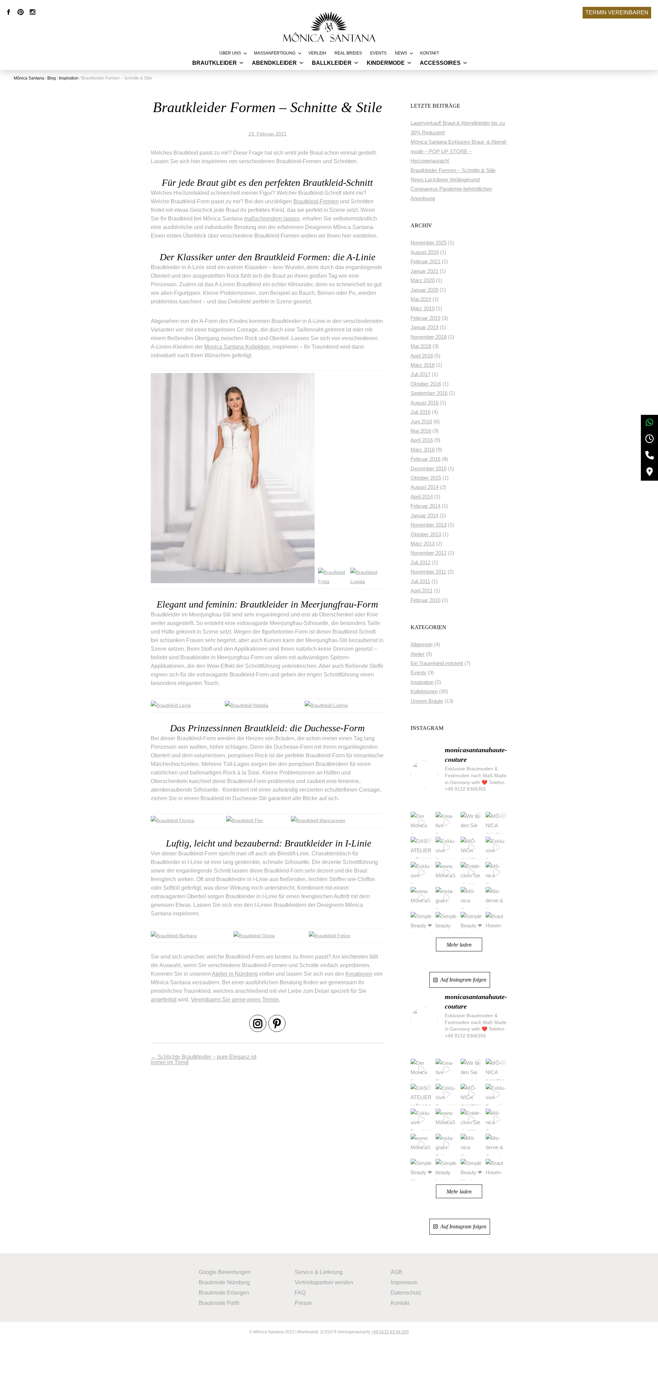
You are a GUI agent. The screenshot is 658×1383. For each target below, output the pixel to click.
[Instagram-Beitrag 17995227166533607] (446, 898)
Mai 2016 (421, 431)
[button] (15, 1368)
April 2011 (421, 590)
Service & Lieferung (319, 1272)
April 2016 (422, 440)
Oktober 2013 (426, 534)
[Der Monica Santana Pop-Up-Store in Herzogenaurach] (421, 822)
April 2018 (422, 356)
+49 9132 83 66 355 (390, 1332)
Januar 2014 (424, 515)
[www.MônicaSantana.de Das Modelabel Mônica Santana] (421, 898)
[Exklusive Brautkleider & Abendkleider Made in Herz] (496, 847)
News (401, 53)
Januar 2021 (424, 271)
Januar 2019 (424, 327)
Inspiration (422, 682)
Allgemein (421, 644)
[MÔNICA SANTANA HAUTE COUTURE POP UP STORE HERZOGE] (496, 822)
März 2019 (423, 308)
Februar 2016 (425, 459)
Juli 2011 (420, 581)
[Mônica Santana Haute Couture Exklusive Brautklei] (496, 872)
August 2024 (425, 252)
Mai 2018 (421, 346)
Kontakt (429, 53)
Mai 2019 (421, 299)
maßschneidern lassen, (272, 218)
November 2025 (429, 242)
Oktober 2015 (426, 478)
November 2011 (428, 572)
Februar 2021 (425, 261)
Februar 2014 (425, 506)
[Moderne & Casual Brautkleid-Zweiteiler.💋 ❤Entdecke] (496, 898)
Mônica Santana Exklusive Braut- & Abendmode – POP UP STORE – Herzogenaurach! (459, 151)
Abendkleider (274, 63)
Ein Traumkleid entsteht (437, 663)
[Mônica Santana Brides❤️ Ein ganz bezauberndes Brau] (471, 898)
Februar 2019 (425, 318)
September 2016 (429, 393)
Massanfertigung (274, 53)
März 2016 (423, 450)
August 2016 (425, 403)
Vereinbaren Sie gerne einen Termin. (235, 999)
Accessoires (440, 63)
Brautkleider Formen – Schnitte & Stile (453, 170)
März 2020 (423, 280)
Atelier (418, 654)
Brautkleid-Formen (316, 201)
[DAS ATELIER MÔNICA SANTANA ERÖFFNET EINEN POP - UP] (421, 847)
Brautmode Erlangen (224, 1293)
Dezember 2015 (429, 468)
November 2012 (429, 553)
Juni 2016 (421, 421)
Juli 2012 (420, 562)
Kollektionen (424, 691)
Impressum (404, 1282)
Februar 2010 (425, 600)
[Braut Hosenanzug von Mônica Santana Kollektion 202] (496, 923)
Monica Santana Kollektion (237, 347)
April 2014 (422, 497)
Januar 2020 (424, 290)
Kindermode (386, 63)
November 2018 (429, 337)
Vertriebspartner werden (324, 1282)
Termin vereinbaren (616, 12)
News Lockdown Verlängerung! (445, 179)
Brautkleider (214, 63)
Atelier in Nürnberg (235, 974)
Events (378, 53)
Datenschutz (406, 1293)
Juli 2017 (420, 374)
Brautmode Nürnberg (224, 1282)
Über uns (230, 53)
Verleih (317, 53)
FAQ (300, 1293)
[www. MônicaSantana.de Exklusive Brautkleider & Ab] (446, 872)
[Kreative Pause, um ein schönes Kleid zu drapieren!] (446, 822)
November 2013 (429, 525)
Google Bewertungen (225, 1272)
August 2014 (425, 487)
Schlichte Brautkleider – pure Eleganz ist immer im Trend (203, 1059)
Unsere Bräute (427, 701)
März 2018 (423, 365)
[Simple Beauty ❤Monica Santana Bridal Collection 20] (421, 923)
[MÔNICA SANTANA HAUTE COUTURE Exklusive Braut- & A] (471, 847)
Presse (303, 1303)
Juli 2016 (420, 412)
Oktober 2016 (426, 384)
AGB (396, 1272)
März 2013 (423, 543)
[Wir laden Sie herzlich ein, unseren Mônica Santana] (471, 822)
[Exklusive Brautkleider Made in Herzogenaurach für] (446, 847)
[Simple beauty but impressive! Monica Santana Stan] (446, 923)
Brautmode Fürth (219, 1303)
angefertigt (163, 999)
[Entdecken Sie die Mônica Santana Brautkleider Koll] (471, 872)
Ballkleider (332, 63)
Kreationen (358, 974)
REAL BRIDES (348, 53)
